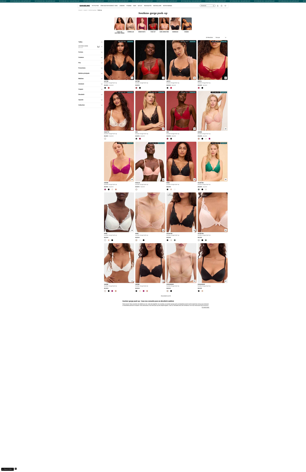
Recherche (203, 5)
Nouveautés (147, 5)
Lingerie (122, 5)
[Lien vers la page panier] (221, 6)
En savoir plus (205, 307)
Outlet (140, 5)
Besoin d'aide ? (8, 469)
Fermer (16, 469)
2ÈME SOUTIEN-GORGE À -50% (109, 5)
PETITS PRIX (95, 5)
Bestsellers (157, 5)
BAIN (134, 5)
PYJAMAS (128, 5)
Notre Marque (167, 5)
